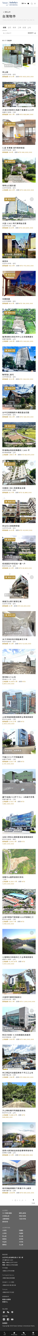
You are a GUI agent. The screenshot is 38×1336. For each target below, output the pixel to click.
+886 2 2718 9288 (11, 1265)
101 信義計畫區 (7, 1213)
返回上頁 (8, 12)
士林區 (4, 1233)
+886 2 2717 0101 (11, 1262)
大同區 (21, 1242)
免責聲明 (4, 1323)
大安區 (4, 1230)
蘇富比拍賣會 (6, 1299)
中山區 (21, 1236)
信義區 (21, 1230)
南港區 (4, 1239)
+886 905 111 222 (8, 1292)
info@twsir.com (7, 1260)
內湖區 (21, 1233)
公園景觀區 (5, 1219)
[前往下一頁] (26, 1200)
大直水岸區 (22, 1219)
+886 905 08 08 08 (9, 1285)
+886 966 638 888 (8, 1278)
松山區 (4, 1236)
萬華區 (4, 1245)
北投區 (21, 1239)
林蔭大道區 (22, 1216)
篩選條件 (31, 33)
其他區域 (5, 1222)
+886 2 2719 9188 (8, 1271)
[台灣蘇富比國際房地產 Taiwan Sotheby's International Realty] (9, 4)
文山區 (21, 1245)
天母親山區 (5, 1216)
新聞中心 (5, 1302)
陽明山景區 (22, 1213)
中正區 (4, 1242)
